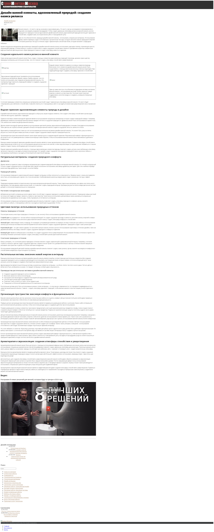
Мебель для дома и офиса (12, 494)
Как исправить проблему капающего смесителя (11, 515)
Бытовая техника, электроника (13, 488)
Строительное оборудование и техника (16, 497)
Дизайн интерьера (9, 21)
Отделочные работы (10, 474)
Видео (6, 35)
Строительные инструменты (12, 477)
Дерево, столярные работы (12, 496)
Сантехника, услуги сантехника (13, 485)
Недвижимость (8, 475)
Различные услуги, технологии (13, 501)
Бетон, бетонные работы (12, 499)
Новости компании (10, 472)
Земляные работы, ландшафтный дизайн (16, 486)
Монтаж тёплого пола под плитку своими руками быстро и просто (10, 512)
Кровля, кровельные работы (13, 492)
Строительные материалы (12, 479)
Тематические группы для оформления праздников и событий (18, 458)
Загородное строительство (12, 483)
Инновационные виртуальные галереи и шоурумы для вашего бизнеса (18, 453)
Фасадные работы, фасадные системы (16, 490)
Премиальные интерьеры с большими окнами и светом (18, 449)
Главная (6, 19)
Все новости (8, 27)
